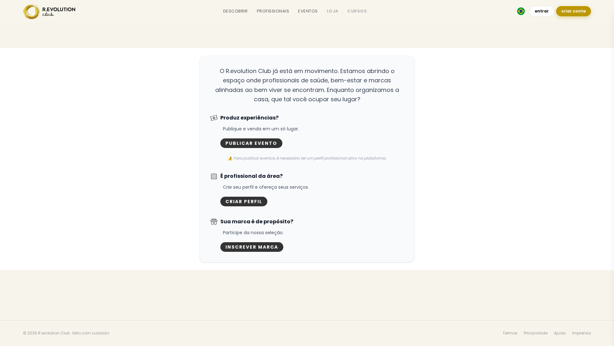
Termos (510, 333)
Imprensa (581, 333)
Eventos (308, 11)
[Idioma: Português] (521, 11)
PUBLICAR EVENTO (251, 143)
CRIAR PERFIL (243, 201)
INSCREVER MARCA (251, 247)
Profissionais (273, 11)
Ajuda (560, 333)
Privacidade (535, 333)
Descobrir (235, 11)
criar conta (573, 11)
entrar (542, 11)
